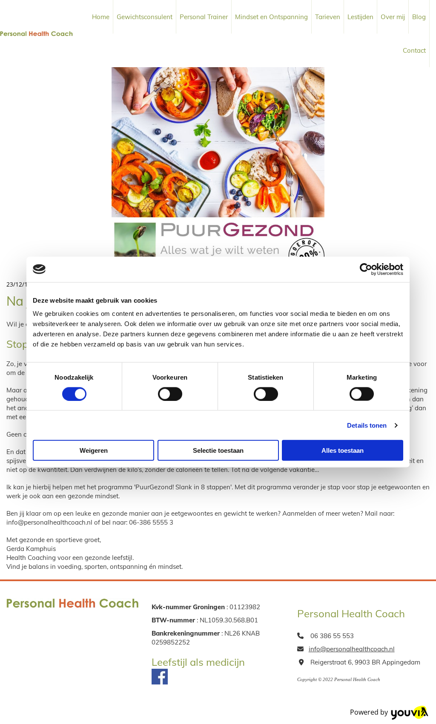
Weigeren (94, 450)
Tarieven (327, 17)
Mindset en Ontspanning (271, 17)
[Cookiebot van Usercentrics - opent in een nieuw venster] (366, 269)
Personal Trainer (204, 17)
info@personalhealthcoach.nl (352, 649)
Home (100, 17)
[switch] (170, 393)
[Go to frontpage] (36, 34)
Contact (414, 50)
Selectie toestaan (218, 450)
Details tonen (367, 425)
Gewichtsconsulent (144, 17)
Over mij (393, 17)
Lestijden (360, 17)
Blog (419, 17)
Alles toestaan (342, 450)
